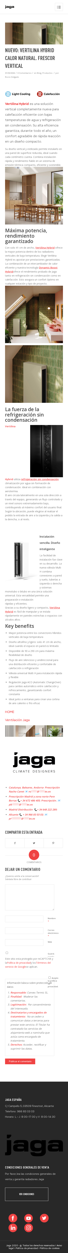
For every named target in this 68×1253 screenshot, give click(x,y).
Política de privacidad (19, 962)
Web (50, 942)
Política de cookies (49, 1248)
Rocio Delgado (12, 77)
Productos (47, 73)
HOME (9, 712)
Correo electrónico (53, 933)
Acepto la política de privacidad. (53, 982)
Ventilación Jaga (17, 720)
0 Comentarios (24, 73)
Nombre (52, 920)
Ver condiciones (26, 1194)
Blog (39, 73)
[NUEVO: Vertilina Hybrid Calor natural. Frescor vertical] (34, 33)
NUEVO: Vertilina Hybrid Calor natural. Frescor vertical (30, 58)
